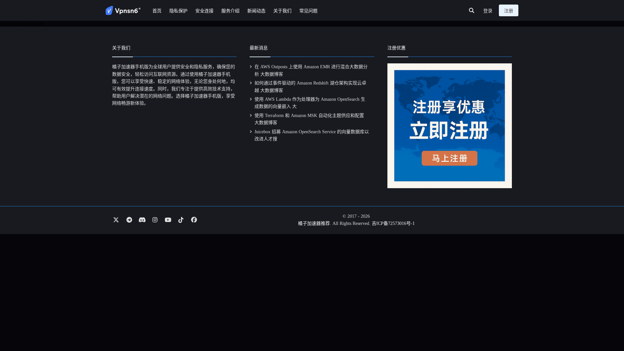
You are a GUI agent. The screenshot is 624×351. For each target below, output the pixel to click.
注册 (508, 10)
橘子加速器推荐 (314, 223)
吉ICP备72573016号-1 (393, 223)
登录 (487, 10)
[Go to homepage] (123, 10)
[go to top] (606, 327)
